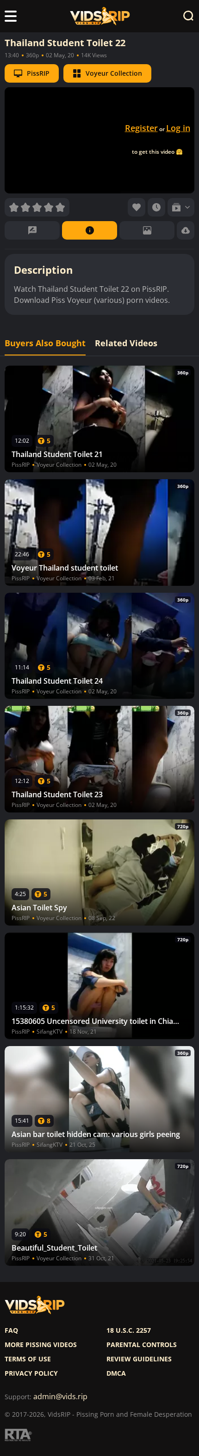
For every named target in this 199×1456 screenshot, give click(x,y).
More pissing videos (41, 1345)
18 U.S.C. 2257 (128, 1330)
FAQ (11, 1330)
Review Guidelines (139, 1359)
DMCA (116, 1373)
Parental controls (141, 1345)
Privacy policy (31, 1373)
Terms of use (28, 1359)
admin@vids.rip (60, 1397)
